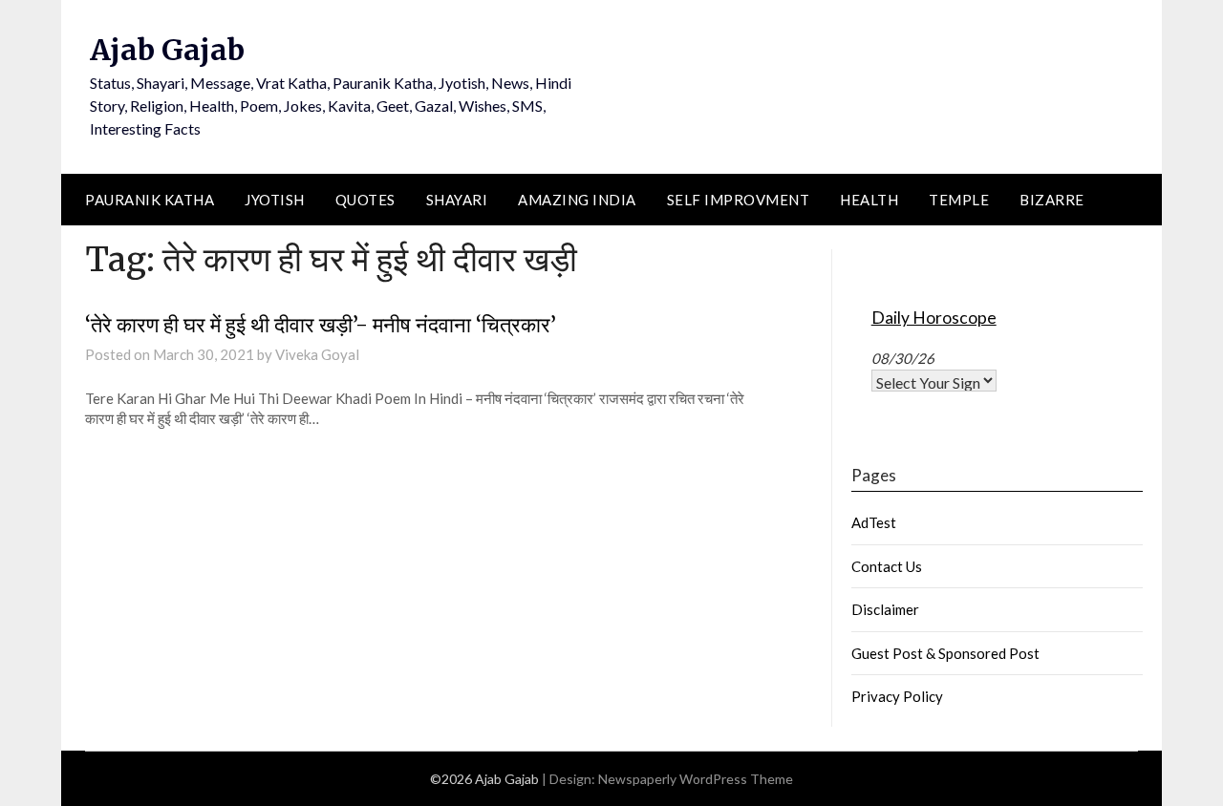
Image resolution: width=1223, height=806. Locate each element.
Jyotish (275, 199)
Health (869, 199)
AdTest (873, 522)
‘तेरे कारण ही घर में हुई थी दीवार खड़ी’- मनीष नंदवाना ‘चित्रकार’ (320, 324)
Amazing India (577, 199)
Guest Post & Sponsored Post (945, 653)
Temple (959, 199)
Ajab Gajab (167, 50)
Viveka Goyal (317, 354)
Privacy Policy (897, 696)
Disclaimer (885, 609)
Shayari (457, 199)
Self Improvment (738, 199)
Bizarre (1051, 199)
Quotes (365, 199)
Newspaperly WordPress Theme (695, 779)
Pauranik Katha (149, 199)
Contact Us (886, 566)
